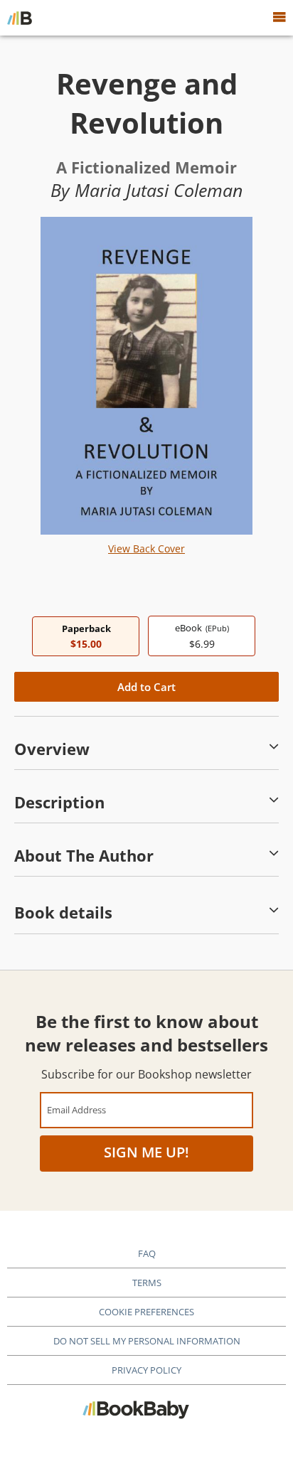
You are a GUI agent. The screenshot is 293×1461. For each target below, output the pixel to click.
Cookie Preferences (146, 1311)
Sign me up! (146, 1152)
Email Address (76, 1109)
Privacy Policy (146, 1370)
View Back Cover (146, 548)
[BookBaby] (19, 18)
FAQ (147, 1253)
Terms (146, 1282)
